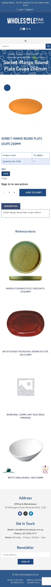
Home (12, 54)
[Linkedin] (31, 513)
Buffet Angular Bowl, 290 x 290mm (25, 477)
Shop (20, 54)
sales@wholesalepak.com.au (29, 529)
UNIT (3, 169)
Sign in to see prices (14, 184)
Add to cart (34, 192)
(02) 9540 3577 (29, 533)
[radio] (6, 174)
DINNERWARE (32, 54)
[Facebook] (20, 513)
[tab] (10, 206)
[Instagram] (25, 513)
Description (10, 206)
